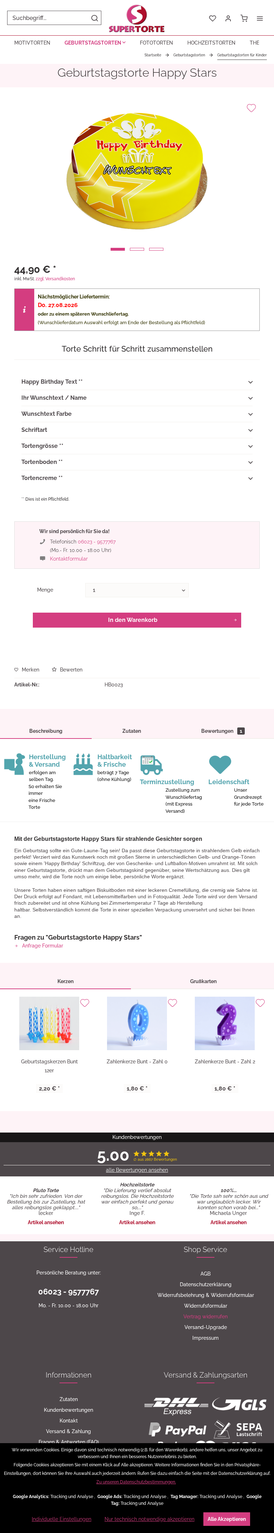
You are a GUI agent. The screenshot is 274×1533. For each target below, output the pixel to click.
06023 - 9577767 (97, 542)
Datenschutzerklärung (206, 1284)
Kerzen (65, 981)
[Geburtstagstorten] (95, 43)
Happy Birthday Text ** (52, 381)
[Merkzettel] (213, 18)
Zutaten (131, 731)
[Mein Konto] (228, 18)
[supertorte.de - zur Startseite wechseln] (136, 18)
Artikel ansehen (46, 1222)
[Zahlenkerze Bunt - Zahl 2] (225, 1023)
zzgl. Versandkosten (55, 278)
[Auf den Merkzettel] (251, 108)
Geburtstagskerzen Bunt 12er (49, 1066)
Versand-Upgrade (205, 1327)
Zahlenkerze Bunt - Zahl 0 (137, 1061)
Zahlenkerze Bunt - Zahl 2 (225, 1061)
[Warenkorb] (244, 18)
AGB (205, 1274)
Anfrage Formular (42, 946)
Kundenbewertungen (68, 1410)
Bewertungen (221, 731)
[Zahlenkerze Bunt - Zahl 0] (137, 1023)
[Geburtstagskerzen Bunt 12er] (49, 1023)
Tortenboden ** (42, 462)
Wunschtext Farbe (46, 413)
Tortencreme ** (42, 478)
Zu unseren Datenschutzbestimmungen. (136, 1482)
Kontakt (69, 1421)
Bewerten (70, 670)
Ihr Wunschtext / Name (54, 397)
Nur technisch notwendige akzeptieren (149, 1519)
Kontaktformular (69, 559)
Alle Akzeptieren (227, 1519)
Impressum (205, 1338)
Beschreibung (45, 731)
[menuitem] (54, 18)
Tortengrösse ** (42, 446)
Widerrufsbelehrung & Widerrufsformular (205, 1295)
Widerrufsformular (205, 1306)
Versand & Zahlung (68, 1431)
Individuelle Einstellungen (61, 1519)
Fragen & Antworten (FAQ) (69, 1442)
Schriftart (34, 429)
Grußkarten (203, 981)
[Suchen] (94, 18)
